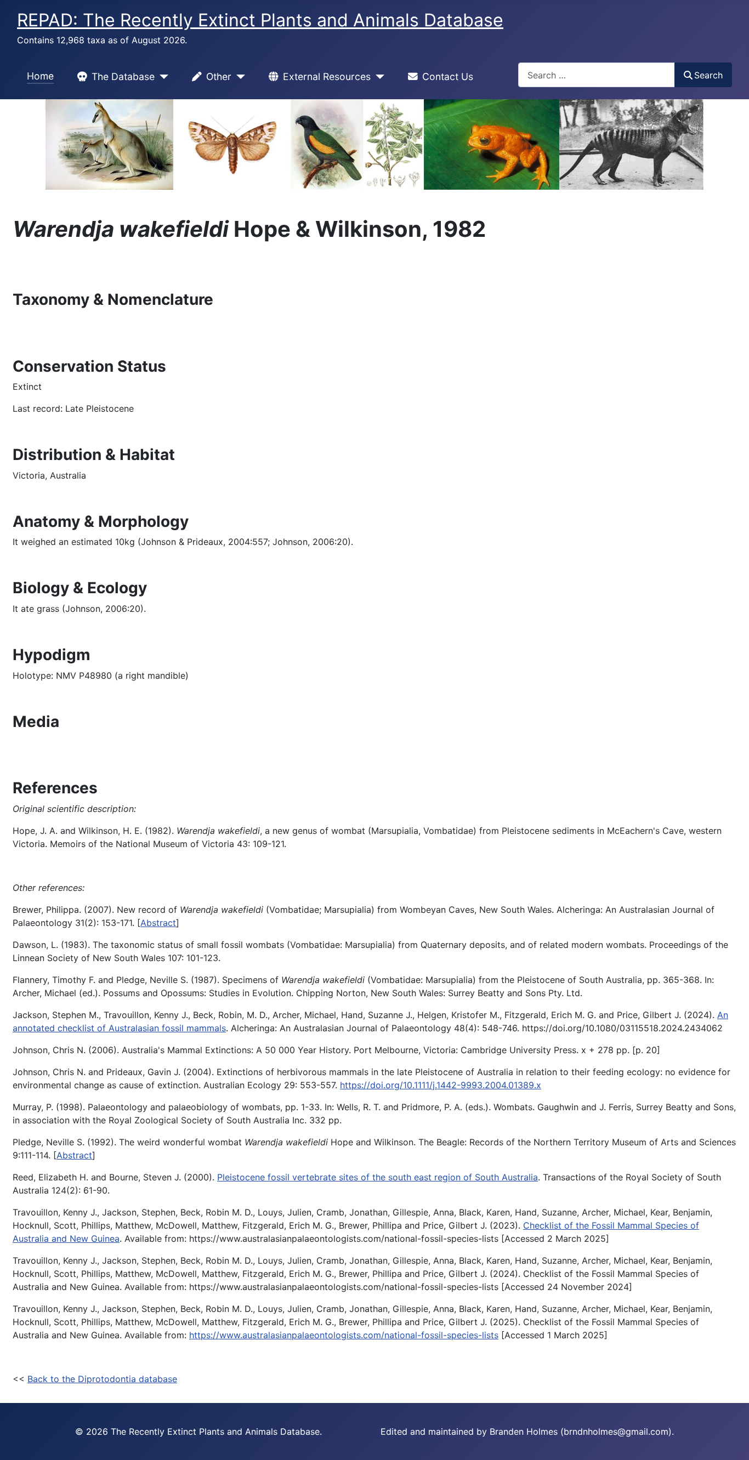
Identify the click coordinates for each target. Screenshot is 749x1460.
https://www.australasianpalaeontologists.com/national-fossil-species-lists (343, 1335)
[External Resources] (377, 76)
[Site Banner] (374, 144)
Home (40, 76)
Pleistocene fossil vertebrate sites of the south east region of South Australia (377, 1177)
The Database (123, 76)
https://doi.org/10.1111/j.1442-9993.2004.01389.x (440, 1085)
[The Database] (161, 76)
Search (708, 75)
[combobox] (596, 75)
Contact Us (447, 76)
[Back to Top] (729, 1439)
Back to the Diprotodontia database (102, 1378)
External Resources (327, 76)
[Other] (238, 76)
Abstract (158, 922)
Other (218, 76)
